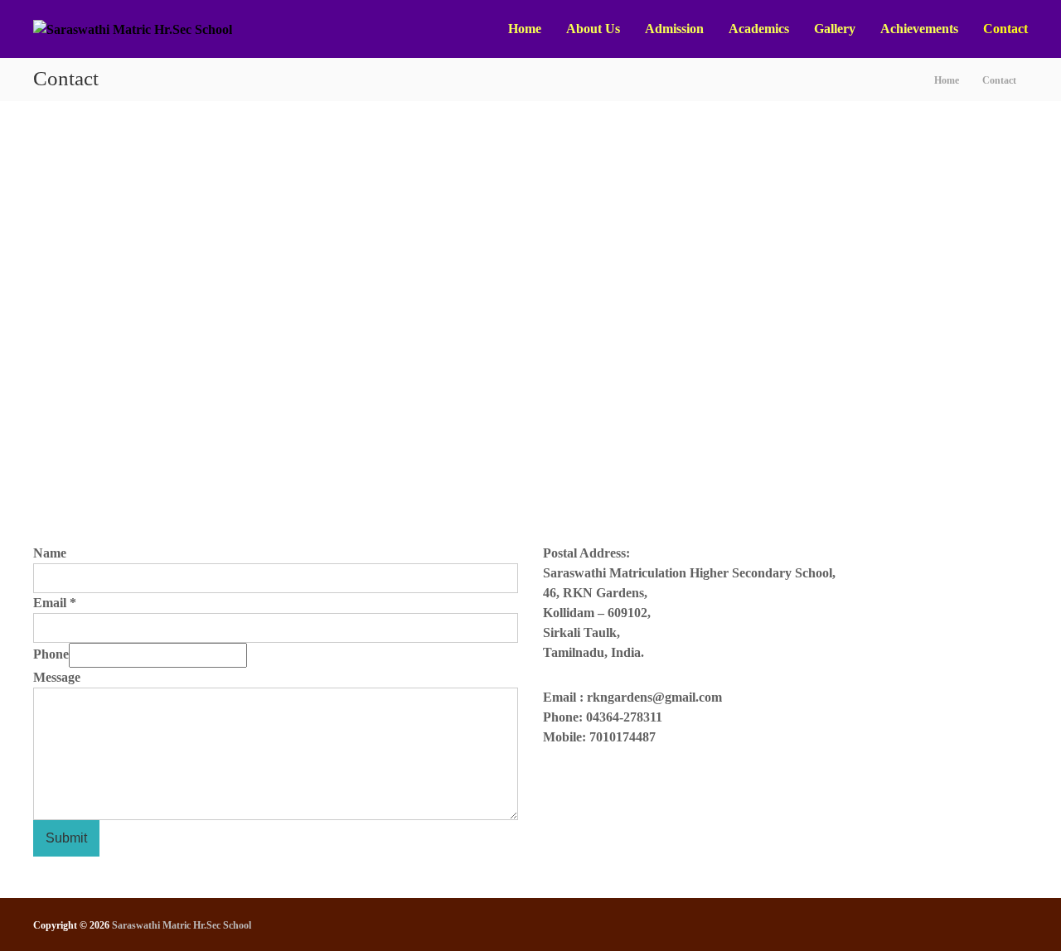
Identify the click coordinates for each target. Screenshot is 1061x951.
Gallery (834, 29)
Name (49, 553)
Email (54, 603)
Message (56, 677)
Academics (759, 29)
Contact (1005, 29)
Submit (66, 838)
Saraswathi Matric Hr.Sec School (181, 925)
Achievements (919, 29)
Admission (674, 29)
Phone (51, 654)
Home (524, 29)
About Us (593, 29)
